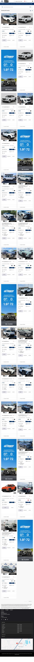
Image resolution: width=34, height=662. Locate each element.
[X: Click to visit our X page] (4, 619)
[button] (16, 19)
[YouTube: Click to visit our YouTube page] (5, 619)
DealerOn (8, 653)
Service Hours (3, 634)
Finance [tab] (8, 40)
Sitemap (10, 653)
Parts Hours (3, 636)
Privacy (12, 653)
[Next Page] (27, 601)
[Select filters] (30, 10)
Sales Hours (3, 622)
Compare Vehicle (6, 46)
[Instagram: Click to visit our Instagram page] (7, 619)
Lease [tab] (13, 40)
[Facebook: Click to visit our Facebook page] (2, 619)
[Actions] (15, 27)
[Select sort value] (32, 10)
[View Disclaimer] (6, 33)
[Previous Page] (25, 601)
